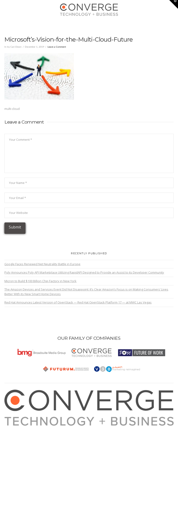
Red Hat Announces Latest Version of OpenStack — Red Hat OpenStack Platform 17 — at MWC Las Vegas (78, 302)
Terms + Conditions (23, 439)
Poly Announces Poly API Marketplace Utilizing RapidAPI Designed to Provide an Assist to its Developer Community (84, 272)
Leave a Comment (57, 47)
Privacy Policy (19, 444)
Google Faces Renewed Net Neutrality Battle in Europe (42, 264)
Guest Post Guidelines (25, 450)
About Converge (21, 428)
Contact (15, 455)
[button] (89, 23)
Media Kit (16, 433)
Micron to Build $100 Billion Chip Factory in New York (40, 281)
